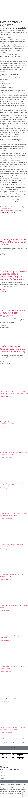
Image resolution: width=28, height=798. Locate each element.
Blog (24, 739)
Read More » (3, 253)
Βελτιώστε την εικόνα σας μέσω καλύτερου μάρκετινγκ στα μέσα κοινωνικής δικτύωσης (13, 275)
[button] (14, 748)
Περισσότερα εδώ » (6, 396)
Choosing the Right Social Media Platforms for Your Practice (13, 242)
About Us (14, 739)
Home (4, 739)
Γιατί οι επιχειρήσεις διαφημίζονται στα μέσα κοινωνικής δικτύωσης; (13, 349)
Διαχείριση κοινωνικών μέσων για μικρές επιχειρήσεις (12, 313)
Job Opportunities (8, 742)
